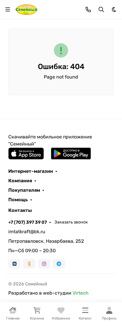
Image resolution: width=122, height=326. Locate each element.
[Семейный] (26, 9)
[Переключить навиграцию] (7, 9)
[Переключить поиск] (101, 9)
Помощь (18, 199)
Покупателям (24, 190)
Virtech (81, 293)
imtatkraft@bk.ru (26, 231)
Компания (20, 180)
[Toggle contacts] (88, 9)
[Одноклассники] (29, 264)
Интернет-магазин (30, 171)
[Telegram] (59, 264)
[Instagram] (44, 264)
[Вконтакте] (14, 264)
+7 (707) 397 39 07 (27, 222)
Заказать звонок (71, 222)
